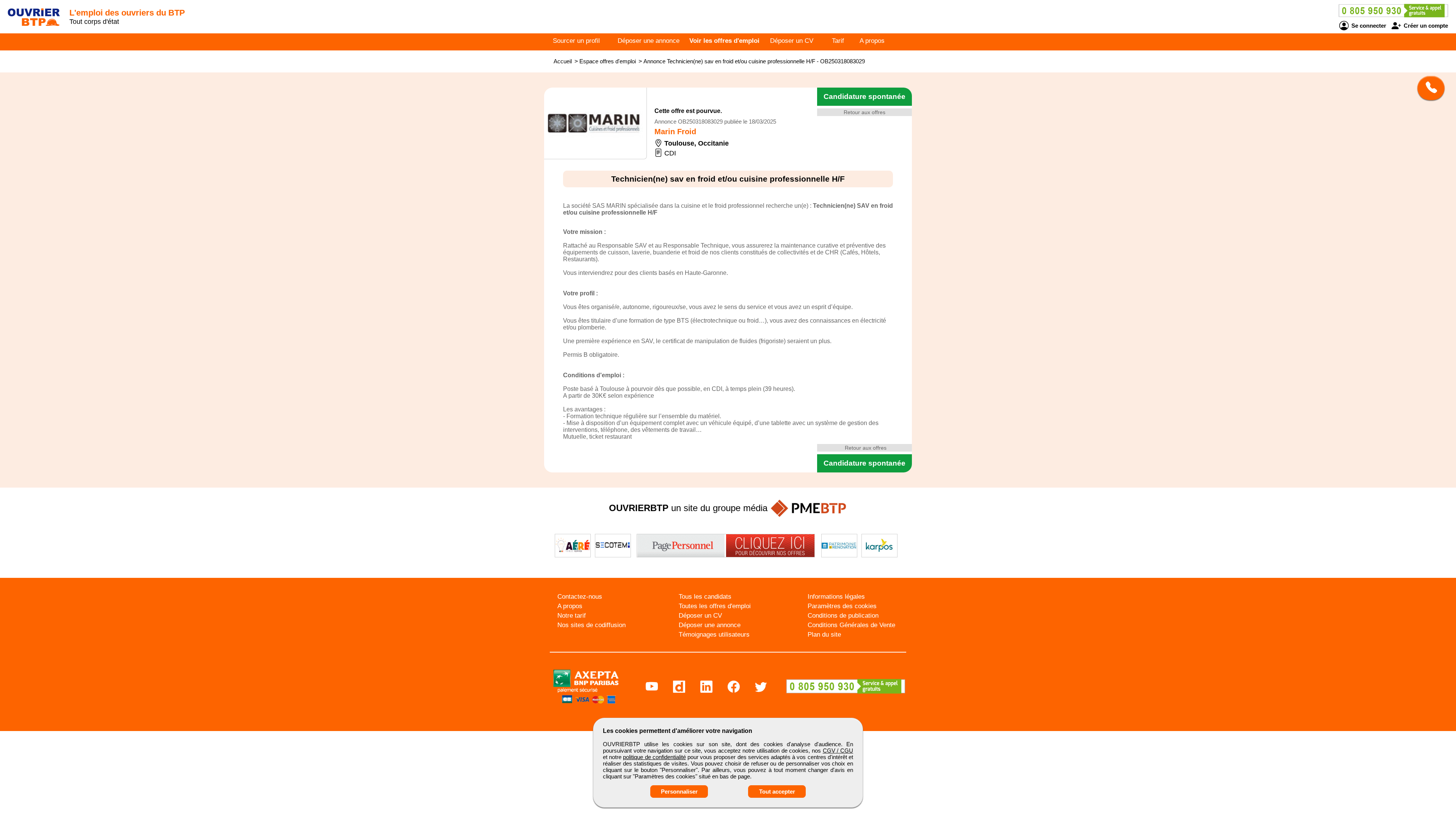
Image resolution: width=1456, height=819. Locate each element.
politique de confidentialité (654, 757)
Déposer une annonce (648, 40)
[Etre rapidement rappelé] (1428, 88)
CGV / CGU (838, 750)
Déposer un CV (791, 40)
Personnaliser (679, 791)
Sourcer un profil (576, 40)
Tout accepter (777, 791)
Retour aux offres (864, 112)
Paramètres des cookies (842, 606)
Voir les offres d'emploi (724, 40)
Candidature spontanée (864, 96)
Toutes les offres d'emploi (715, 606)
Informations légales (836, 596)
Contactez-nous (579, 596)
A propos (872, 40)
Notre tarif (571, 615)
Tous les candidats (705, 596)
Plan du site (824, 634)
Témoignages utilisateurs (714, 634)
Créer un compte (1425, 25)
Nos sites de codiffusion (591, 625)
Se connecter (1368, 25)
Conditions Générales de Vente (851, 625)
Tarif (838, 40)
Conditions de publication (843, 615)
